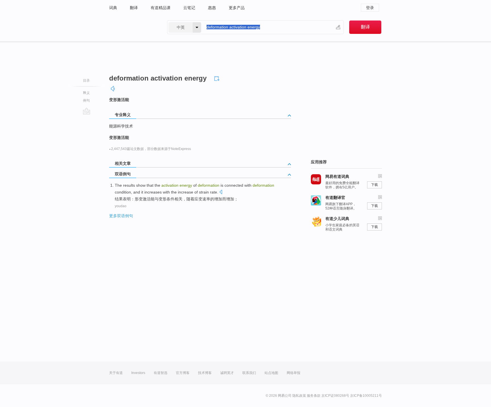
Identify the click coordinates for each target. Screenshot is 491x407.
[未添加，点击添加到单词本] (217, 77)
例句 (86, 100)
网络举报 (293, 373)
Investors (138, 373)
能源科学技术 (121, 126)
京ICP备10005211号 (366, 396)
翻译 (134, 7)
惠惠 (212, 7)
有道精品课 (160, 7)
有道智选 (160, 373)
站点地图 (271, 373)
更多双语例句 (121, 215)
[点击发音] (220, 193)
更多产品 (237, 7)
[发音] (113, 88)
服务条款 (314, 396)
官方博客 (183, 373)
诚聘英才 (227, 373)
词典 (113, 7)
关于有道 (116, 373)
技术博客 (205, 373)
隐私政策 (299, 396)
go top (86, 111)
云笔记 (189, 7)
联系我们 (249, 373)
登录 (370, 7)
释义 (86, 93)
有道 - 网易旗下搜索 (132, 27)
